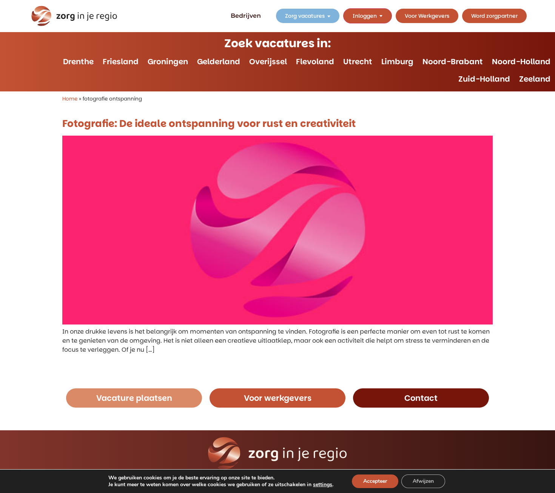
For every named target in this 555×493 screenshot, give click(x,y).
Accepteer (375, 481)
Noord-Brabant (452, 61)
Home (69, 98)
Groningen (168, 61)
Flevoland (315, 61)
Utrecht (357, 61)
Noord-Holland (521, 61)
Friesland (121, 61)
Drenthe (78, 61)
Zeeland (534, 79)
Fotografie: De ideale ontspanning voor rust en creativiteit (209, 123)
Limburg (397, 61)
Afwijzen (423, 481)
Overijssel (268, 61)
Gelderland (218, 61)
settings (322, 484)
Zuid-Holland (484, 79)
